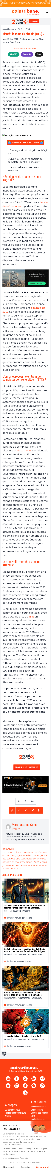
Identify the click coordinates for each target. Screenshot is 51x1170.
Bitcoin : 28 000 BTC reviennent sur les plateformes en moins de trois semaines (23, 994)
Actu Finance (24, 29)
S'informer (16, 918)
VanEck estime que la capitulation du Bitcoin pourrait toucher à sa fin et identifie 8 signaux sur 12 (25, 950)
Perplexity (27, 54)
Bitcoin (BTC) (27, 918)
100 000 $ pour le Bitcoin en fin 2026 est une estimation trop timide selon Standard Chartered (24, 907)
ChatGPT (13, 54)
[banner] (25, 278)
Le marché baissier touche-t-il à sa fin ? (22, 1036)
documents (24, 450)
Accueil (6, 29)
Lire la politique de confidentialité (15, 1158)
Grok (39, 54)
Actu (13, 29)
